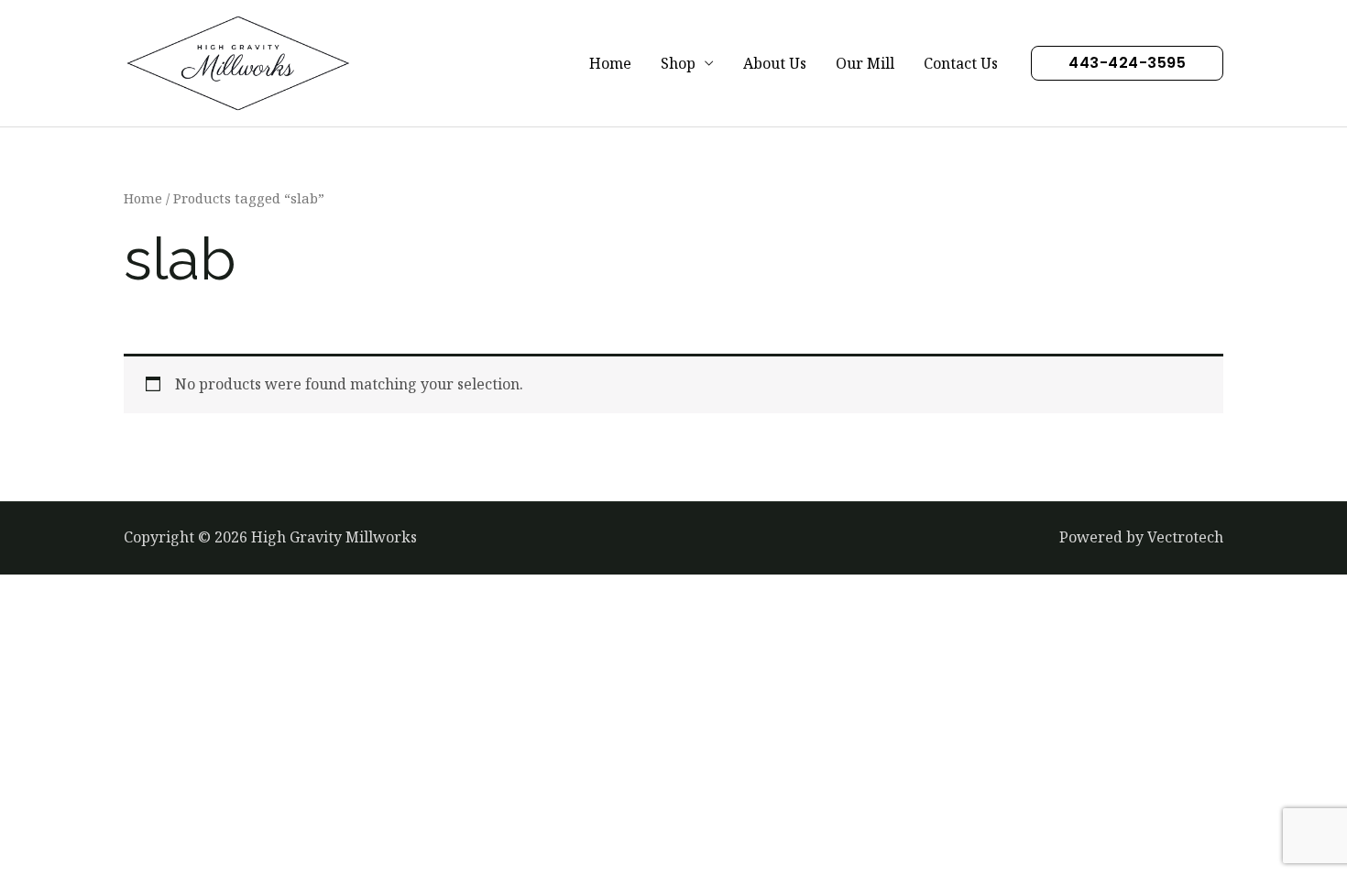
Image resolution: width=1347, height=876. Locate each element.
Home (610, 63)
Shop (678, 63)
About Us (774, 63)
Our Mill (865, 63)
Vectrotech (1185, 537)
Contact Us (961, 63)
